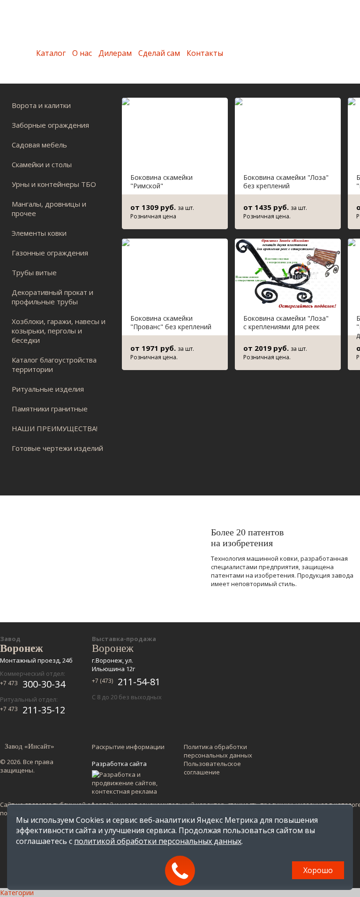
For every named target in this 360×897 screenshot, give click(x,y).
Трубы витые (34, 272)
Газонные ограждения (50, 252)
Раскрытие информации (128, 746)
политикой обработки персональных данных (157, 841)
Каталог (51, 53)
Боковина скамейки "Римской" (161, 181)
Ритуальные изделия (48, 389)
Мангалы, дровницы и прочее (49, 208)
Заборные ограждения (50, 125)
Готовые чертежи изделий (57, 448)
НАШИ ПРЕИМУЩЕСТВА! (55, 428)
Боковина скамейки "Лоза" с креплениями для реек (286, 322)
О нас (82, 53)
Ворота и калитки (41, 105)
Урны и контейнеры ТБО (54, 184)
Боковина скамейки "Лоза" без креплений (286, 181)
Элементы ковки (39, 233)
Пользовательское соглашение (212, 767)
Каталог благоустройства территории (54, 364)
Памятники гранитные (50, 408)
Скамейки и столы (42, 164)
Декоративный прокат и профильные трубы (52, 296)
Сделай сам (159, 53)
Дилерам (115, 53)
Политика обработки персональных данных (218, 750)
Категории (17, 892)
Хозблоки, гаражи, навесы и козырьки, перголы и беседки (58, 331)
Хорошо (318, 870)
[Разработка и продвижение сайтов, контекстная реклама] (129, 783)
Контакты (205, 53)
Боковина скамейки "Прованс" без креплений (170, 322)
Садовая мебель (39, 144)
